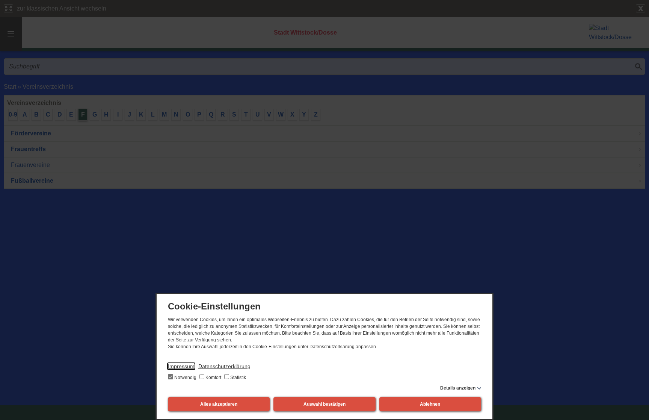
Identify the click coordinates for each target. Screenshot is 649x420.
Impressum (181, 366)
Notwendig (185, 377)
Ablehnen (430, 404)
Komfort (213, 377)
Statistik (237, 377)
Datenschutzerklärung (224, 366)
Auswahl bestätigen (324, 404)
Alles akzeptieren (218, 404)
